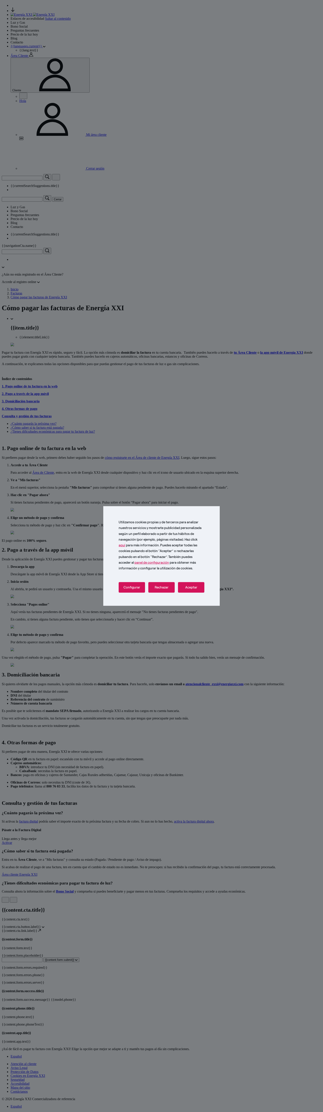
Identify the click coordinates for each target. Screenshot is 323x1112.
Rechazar (162, 587)
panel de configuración (151, 563)
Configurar (131, 587)
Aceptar (191, 587)
